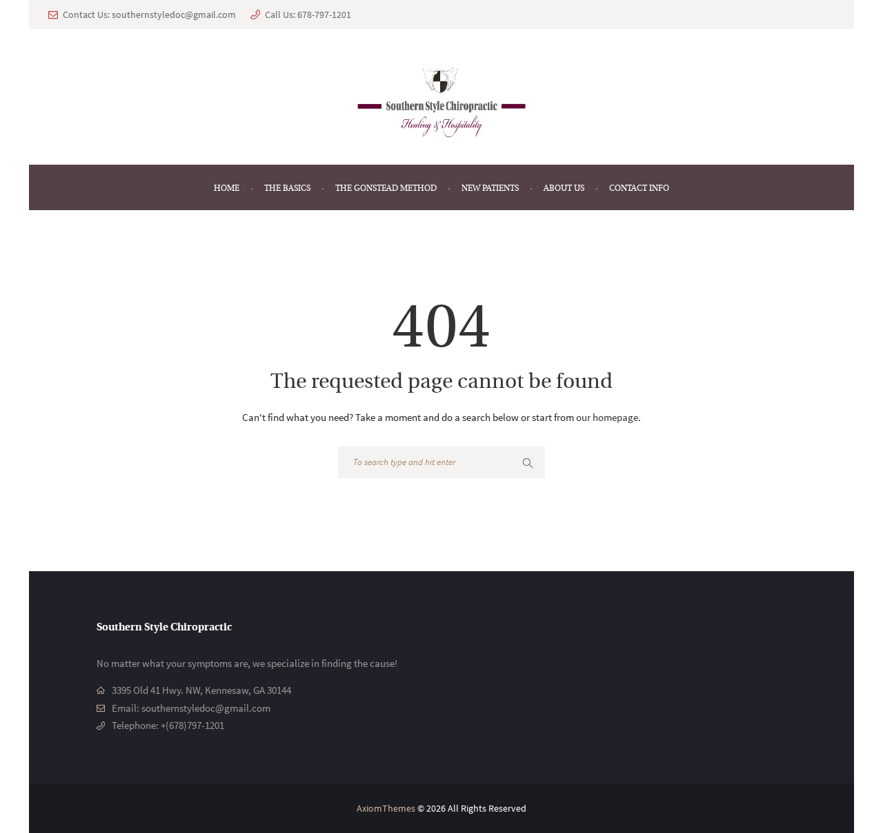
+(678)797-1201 (192, 725)
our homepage (607, 417)
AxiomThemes (386, 808)
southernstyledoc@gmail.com (174, 14)
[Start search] (528, 463)
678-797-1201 (324, 14)
